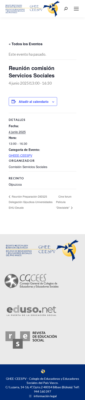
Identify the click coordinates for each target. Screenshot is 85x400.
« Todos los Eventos (25, 43)
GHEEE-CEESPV (20, 155)
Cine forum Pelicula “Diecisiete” (63, 202)
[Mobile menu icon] (76, 8)
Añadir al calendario (34, 101)
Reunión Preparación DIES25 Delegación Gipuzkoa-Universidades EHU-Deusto (31, 202)
